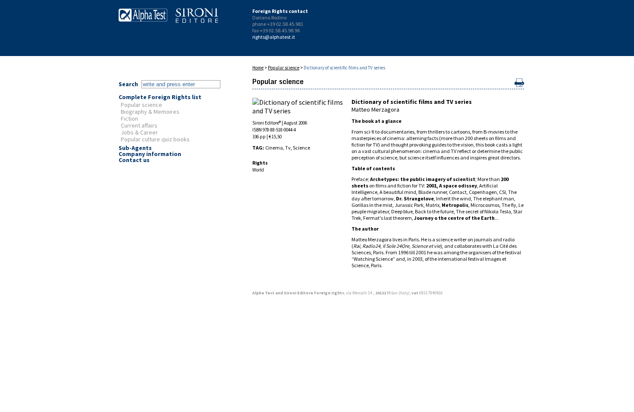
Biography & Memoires (150, 111)
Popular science (141, 105)
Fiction (129, 118)
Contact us (134, 160)
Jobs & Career (139, 132)
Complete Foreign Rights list (160, 97)
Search (128, 84)
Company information (150, 154)
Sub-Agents (135, 148)
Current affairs (139, 125)
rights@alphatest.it (273, 37)
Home (258, 68)
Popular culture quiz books (155, 139)
